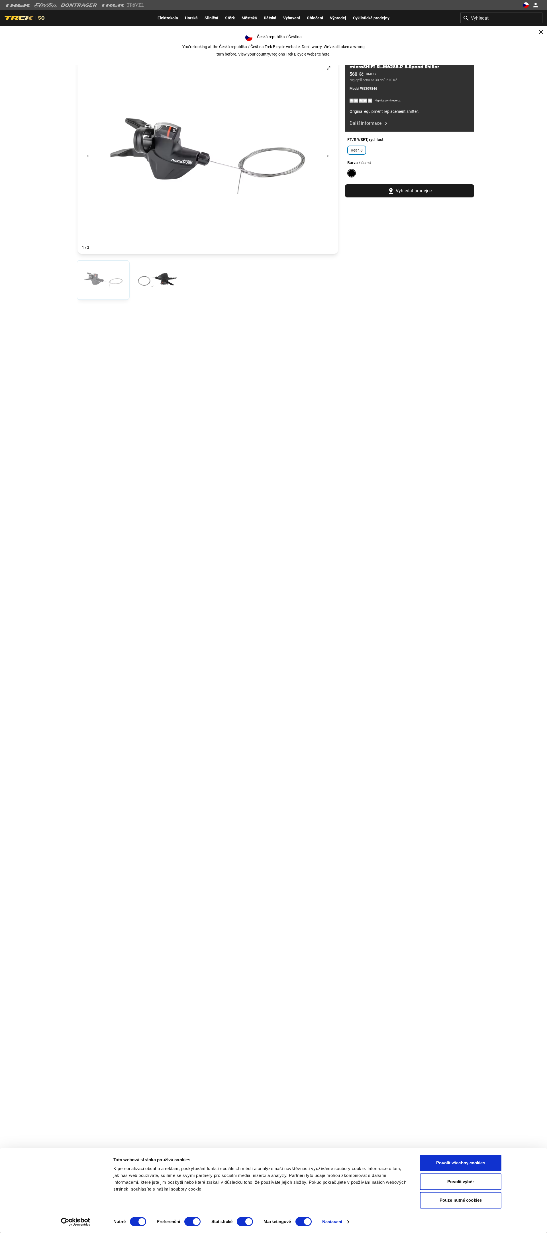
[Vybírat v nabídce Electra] (45, 5)
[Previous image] (88, 156)
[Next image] (328, 156)
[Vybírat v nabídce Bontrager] (79, 5)
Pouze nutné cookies (461, 1200)
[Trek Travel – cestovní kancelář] (122, 5)
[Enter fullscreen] (329, 68)
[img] (361, 100)
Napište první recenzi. (388, 100)
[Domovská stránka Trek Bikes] (18, 5)
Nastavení (332, 1221)
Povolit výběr (460, 1181)
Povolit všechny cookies (460, 1162)
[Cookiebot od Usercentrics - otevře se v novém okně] (76, 1222)
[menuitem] (167, 18)
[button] (207, 156)
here (325, 54)
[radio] (103, 280)
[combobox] (501, 18)
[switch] (192, 1221)
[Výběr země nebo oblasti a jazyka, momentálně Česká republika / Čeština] (526, 5)
